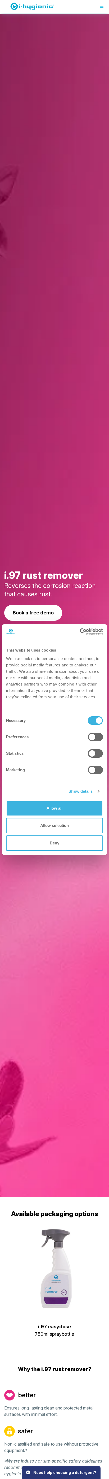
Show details (81, 791)
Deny (54, 843)
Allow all (55, 808)
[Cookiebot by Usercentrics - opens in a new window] (80, 631)
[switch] (95, 737)
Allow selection (54, 825)
